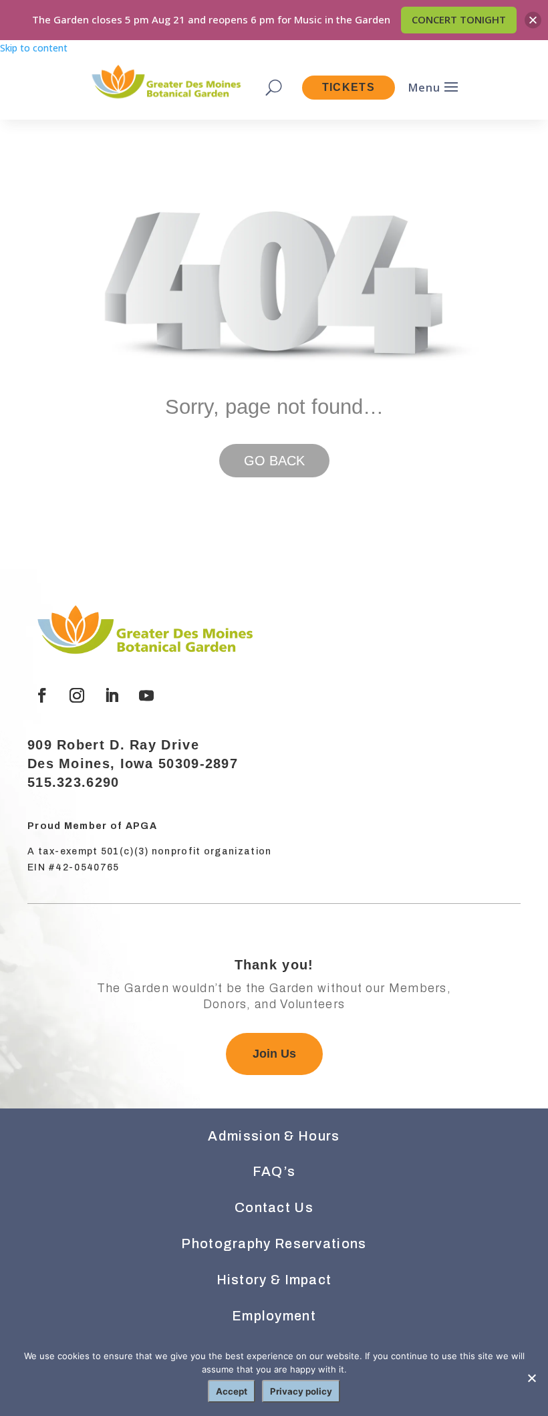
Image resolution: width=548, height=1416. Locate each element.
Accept (231, 1391)
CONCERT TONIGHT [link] (459, 19)
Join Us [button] (274, 1053)
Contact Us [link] (274, 1207)
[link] (165, 83)
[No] (531, 1378)
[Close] (533, 19)
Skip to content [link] (33, 47)
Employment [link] (274, 1315)
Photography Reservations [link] (273, 1243)
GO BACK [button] (274, 460)
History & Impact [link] (274, 1279)
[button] (42, 695)
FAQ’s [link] (274, 1171)
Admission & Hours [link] (273, 1136)
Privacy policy (301, 1391)
